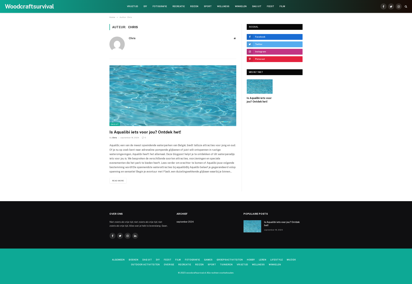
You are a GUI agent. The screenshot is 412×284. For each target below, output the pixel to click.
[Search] (405, 6)
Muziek (291, 260)
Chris (132, 38)
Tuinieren (226, 264)
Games (208, 260)
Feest (270, 6)
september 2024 (185, 221)
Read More (118, 181)
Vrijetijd (132, 6)
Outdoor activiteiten (145, 264)
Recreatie (179, 6)
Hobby (251, 260)
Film (282, 6)
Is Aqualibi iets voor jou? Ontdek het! (145, 132)
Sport (208, 6)
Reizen (194, 6)
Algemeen (118, 260)
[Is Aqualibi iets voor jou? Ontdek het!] (172, 95)
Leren (263, 260)
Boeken (133, 260)
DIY (145, 6)
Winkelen (241, 6)
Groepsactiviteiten (230, 260)
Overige (169, 264)
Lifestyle (276, 260)
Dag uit (257, 6)
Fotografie (160, 6)
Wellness (223, 6)
